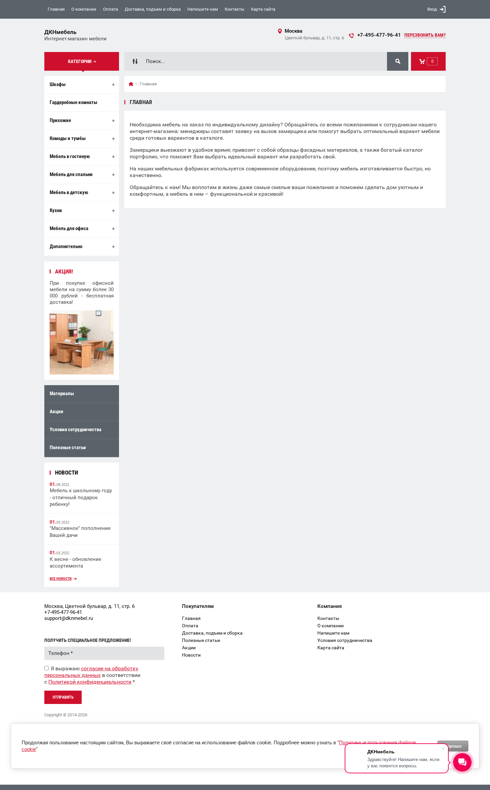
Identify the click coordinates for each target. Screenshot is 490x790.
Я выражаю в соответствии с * (92, 675)
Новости (191, 655)
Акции (56, 412)
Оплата (110, 9)
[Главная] (131, 84)
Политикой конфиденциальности (89, 682)
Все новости (61, 579)
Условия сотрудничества (75, 430)
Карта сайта (263, 9)
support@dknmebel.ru (68, 618)
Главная (56, 9)
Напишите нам (202, 9)
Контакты (234, 9)
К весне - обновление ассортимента (75, 562)
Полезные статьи (68, 448)
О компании (83, 9)
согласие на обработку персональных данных (91, 671)
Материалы (62, 393)
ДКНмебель (60, 32)
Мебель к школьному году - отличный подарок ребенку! (81, 497)
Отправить (63, 697)
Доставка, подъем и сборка (153, 9)
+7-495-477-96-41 (379, 35)
